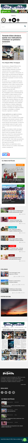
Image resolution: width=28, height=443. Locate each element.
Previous (2, 13)
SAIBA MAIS (23, 384)
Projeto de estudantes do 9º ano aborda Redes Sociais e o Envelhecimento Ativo (12, 180)
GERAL (11, 208)
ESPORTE (20, 185)
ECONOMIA (12, 227)
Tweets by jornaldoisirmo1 (7, 431)
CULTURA (12, 218)
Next (25, 13)
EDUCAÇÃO (20, 164)
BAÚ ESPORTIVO (7, 200)
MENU (14, 15)
